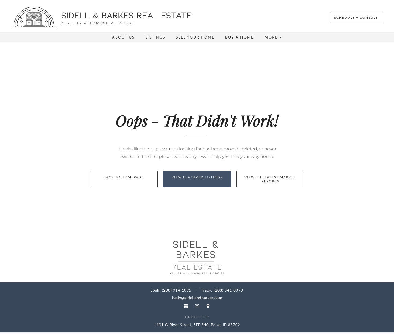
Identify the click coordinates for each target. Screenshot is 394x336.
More (273, 37)
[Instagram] (197, 306)
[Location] (208, 306)
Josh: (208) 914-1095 (171, 290)
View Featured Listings (197, 177)
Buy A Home (239, 37)
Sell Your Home (195, 37)
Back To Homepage (123, 177)
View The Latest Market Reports (270, 179)
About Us (123, 37)
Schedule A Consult (356, 18)
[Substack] (186, 306)
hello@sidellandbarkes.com (197, 297)
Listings (155, 37)
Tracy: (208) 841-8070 (222, 290)
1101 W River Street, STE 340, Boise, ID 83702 (197, 325)
